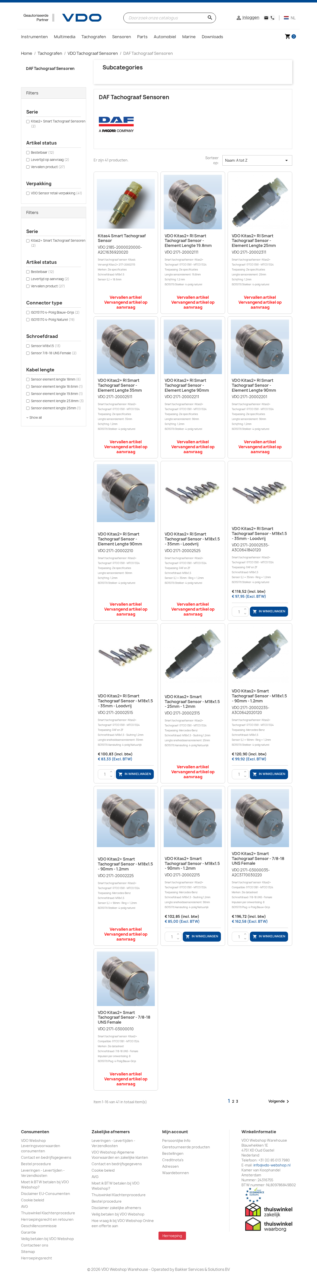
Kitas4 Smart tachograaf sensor (122, 238)
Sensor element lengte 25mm (56, 408)
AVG (24, 1206)
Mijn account (175, 1131)
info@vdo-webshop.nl (272, 1165)
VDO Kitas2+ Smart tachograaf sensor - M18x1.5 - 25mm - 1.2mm (192, 701)
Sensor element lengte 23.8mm (57, 401)
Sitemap (28, 1251)
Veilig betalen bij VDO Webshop (47, 1238)
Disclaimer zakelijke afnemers (116, 1207)
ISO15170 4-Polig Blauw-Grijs (55, 312)
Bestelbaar (42, 152)
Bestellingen (173, 1153)
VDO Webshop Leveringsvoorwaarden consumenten (40, 1145)
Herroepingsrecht (36, 1258)
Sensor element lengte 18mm (56, 379)
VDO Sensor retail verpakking (56, 193)
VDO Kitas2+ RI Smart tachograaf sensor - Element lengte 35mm (120, 385)
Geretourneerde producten (186, 1147)
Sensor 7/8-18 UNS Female (54, 353)
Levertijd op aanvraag (50, 159)
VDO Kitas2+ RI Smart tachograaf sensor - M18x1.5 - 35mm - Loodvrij (192, 539)
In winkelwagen (269, 611)
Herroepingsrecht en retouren (47, 1219)
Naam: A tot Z (257, 160)
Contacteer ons (34, 1245)
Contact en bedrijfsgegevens (46, 1157)
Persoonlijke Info (176, 1140)
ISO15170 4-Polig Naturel (53, 319)
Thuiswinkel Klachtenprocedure (48, 1213)
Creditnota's (173, 1159)
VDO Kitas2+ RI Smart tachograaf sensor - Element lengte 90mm (187, 385)
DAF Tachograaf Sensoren (50, 68)
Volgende (279, 1101)
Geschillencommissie (39, 1225)
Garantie (28, 1232)
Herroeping (172, 1235)
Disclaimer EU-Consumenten (45, 1193)
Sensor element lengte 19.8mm (57, 393)
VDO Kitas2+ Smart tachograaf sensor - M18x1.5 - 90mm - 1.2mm (259, 696)
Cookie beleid (32, 1200)
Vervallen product (48, 167)
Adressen (170, 1166)
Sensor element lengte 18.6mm (57, 386)
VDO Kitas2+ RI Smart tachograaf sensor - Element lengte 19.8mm (188, 240)
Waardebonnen (175, 1172)
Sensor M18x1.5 (46, 346)
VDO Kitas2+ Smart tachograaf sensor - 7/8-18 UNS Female (258, 858)
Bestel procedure (36, 1163)
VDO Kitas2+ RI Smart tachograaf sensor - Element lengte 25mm (254, 240)
